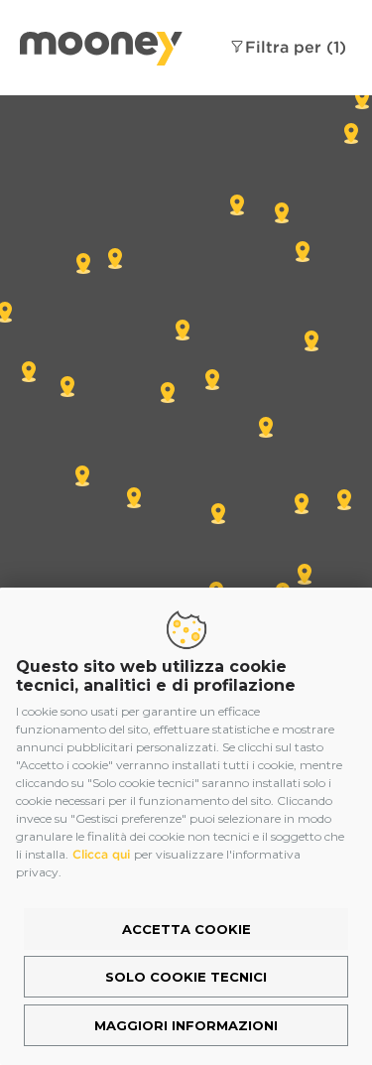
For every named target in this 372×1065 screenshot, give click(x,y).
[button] (218, 513)
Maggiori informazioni (186, 1025)
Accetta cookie (186, 929)
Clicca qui (101, 854)
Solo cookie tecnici (186, 977)
